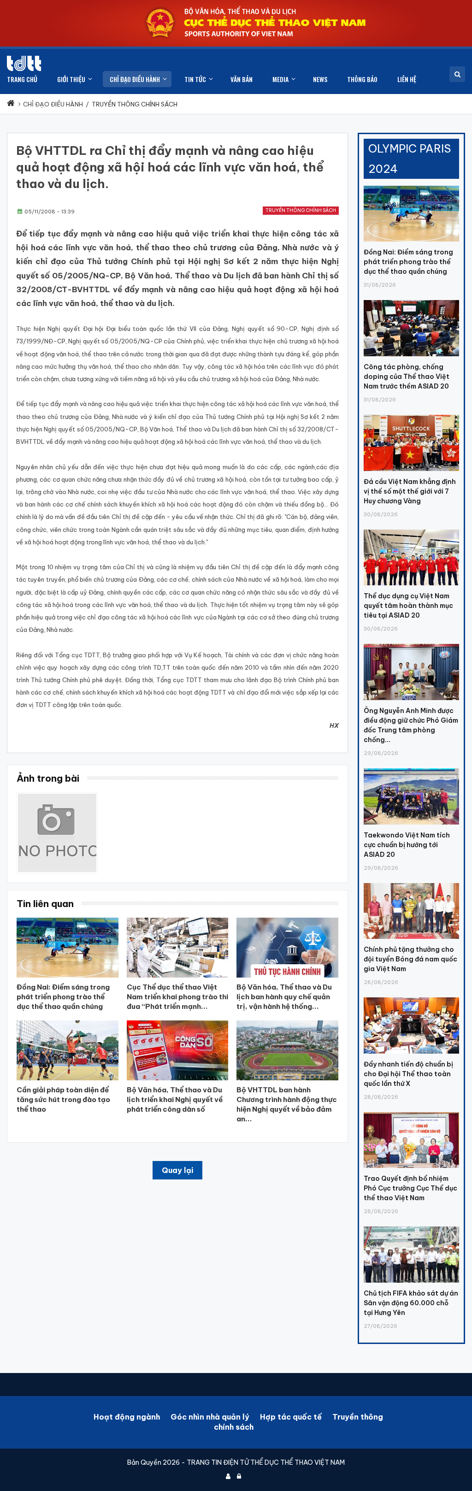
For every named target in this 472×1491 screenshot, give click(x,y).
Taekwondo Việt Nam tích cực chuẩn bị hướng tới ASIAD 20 (407, 845)
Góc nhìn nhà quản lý (210, 1416)
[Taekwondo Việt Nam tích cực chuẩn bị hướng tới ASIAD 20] (411, 768)
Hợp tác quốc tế (291, 1416)
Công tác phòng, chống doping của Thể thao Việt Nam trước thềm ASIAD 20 (406, 376)
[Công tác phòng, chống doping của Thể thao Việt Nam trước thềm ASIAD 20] (411, 300)
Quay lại (177, 1170)
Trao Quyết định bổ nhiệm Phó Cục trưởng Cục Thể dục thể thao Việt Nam (410, 1188)
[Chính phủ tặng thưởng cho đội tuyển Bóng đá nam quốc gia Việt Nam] (411, 883)
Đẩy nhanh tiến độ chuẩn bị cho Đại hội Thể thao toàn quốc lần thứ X (408, 1074)
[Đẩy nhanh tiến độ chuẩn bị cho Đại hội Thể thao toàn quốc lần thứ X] (411, 997)
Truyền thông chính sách (301, 210)
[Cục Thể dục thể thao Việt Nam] (24, 63)
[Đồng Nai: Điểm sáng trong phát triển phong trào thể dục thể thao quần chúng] (411, 186)
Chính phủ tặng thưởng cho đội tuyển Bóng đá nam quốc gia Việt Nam (410, 959)
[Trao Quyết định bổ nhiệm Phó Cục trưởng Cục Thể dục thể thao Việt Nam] (411, 1112)
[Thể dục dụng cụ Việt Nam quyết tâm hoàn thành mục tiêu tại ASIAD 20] (411, 529)
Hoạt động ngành (127, 1416)
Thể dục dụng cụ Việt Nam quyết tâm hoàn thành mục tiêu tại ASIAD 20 (408, 605)
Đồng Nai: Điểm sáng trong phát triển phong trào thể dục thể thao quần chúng (408, 262)
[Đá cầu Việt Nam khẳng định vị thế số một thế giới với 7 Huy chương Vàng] (411, 415)
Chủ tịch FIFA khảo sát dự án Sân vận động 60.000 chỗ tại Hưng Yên (411, 1303)
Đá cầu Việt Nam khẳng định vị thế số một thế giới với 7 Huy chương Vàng (410, 491)
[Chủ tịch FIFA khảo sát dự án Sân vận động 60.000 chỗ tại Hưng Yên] (411, 1226)
